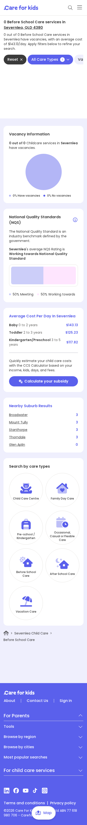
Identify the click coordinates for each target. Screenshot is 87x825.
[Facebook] (16, 790)
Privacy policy (63, 803)
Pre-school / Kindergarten (26, 536)
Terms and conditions (24, 803)
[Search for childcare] (70, 7)
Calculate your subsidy (46, 381)
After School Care (62, 574)
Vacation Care (26, 612)
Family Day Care (62, 498)
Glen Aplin (17, 444)
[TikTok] (35, 790)
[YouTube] (26, 790)
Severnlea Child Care (31, 633)
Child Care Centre (26, 498)
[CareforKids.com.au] (43, 693)
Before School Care (26, 574)
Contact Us (37, 700)
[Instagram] (45, 790)
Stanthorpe (18, 429)
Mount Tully (18, 422)
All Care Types (47, 59)
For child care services (29, 770)
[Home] (6, 633)
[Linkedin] (7, 790)
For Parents (16, 715)
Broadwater (18, 414)
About (9, 700)
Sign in (66, 700)
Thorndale (17, 437)
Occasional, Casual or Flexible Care (62, 536)
